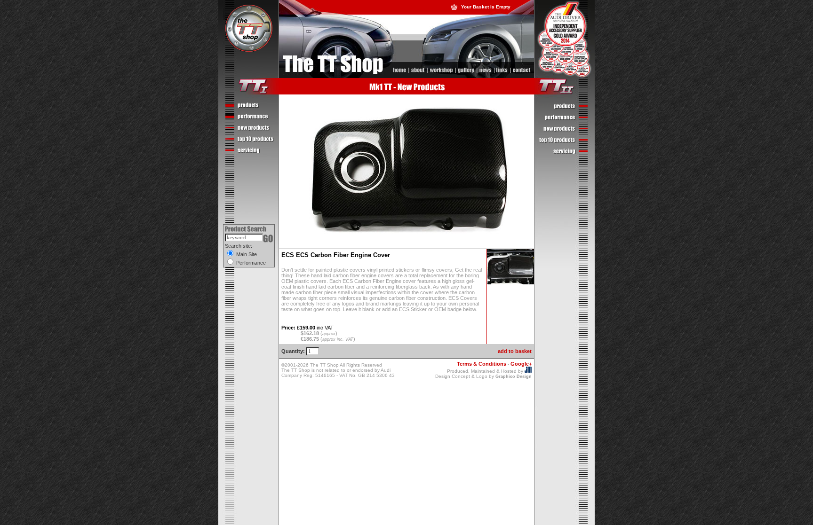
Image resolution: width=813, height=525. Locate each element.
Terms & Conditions (481, 364)
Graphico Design (513, 376)
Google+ (521, 364)
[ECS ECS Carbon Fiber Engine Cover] (510, 282)
